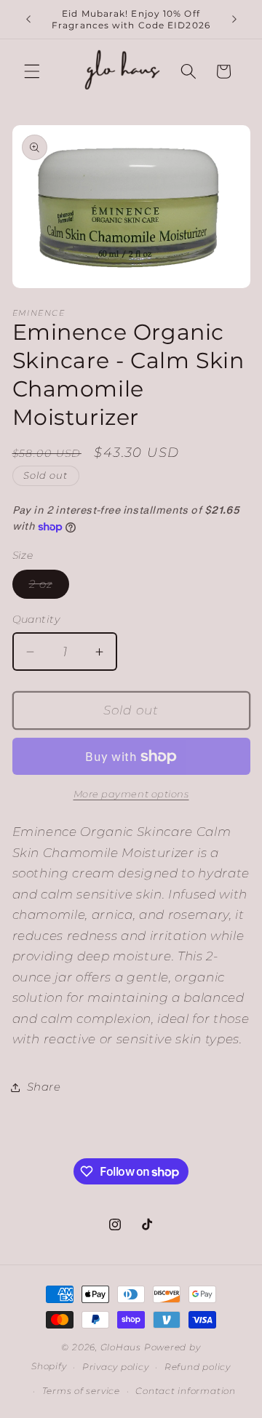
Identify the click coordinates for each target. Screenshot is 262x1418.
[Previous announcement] (28, 20)
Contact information (185, 1390)
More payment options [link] (131, 794)
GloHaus (120, 1347)
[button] (32, 71)
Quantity (36, 619)
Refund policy (197, 1366)
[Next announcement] (234, 20)
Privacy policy (115, 1366)
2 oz (49, 587)
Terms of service (81, 1390)
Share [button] (44, 1087)
